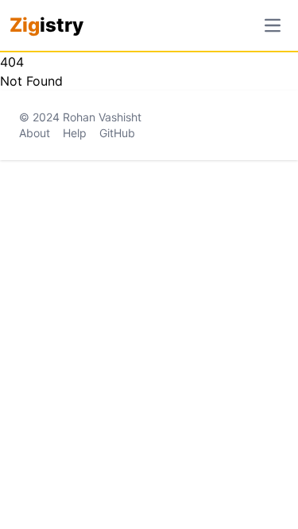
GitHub (117, 133)
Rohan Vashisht (102, 117)
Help (75, 133)
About (34, 133)
